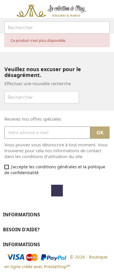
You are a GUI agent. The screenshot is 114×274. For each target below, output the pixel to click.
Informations (21, 244)
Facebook (57, 190)
